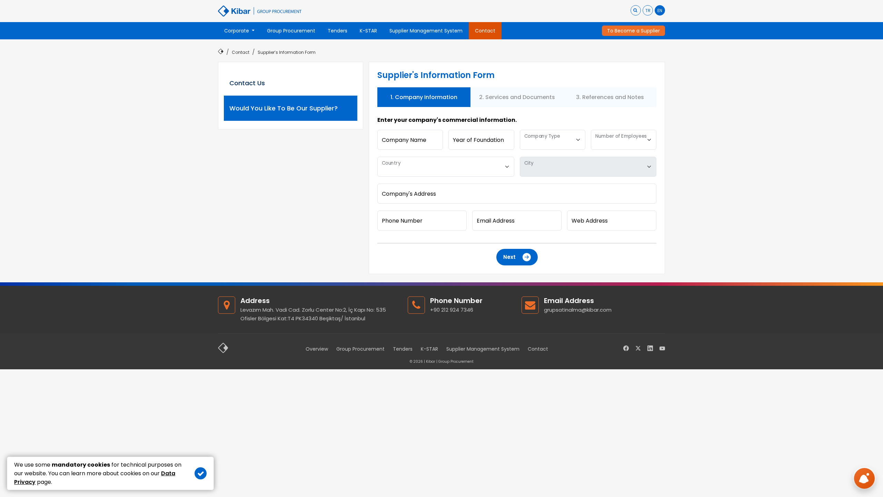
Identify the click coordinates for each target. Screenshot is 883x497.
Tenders (403, 348)
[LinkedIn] (650, 348)
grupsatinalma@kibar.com (578, 309)
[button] (239, 30)
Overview (317, 348)
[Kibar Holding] (223, 348)
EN (659, 10)
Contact (538, 348)
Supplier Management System (482, 348)
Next (509, 257)
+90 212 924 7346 (451, 309)
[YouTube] (662, 348)
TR (648, 10)
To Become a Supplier (633, 30)
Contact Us (247, 83)
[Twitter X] (638, 348)
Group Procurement (360, 348)
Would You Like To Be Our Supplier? (283, 108)
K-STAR (429, 348)
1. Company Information (423, 97)
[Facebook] (626, 348)
